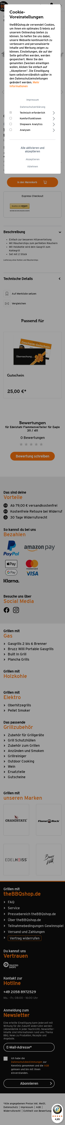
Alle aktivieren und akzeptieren (32, 149)
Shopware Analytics (31, 124)
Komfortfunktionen (30, 118)
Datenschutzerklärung (32, 107)
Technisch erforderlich (32, 112)
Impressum (32, 99)
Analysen (25, 130)
